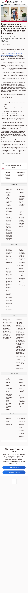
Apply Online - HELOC (14, 467)
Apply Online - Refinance (14, 472)
